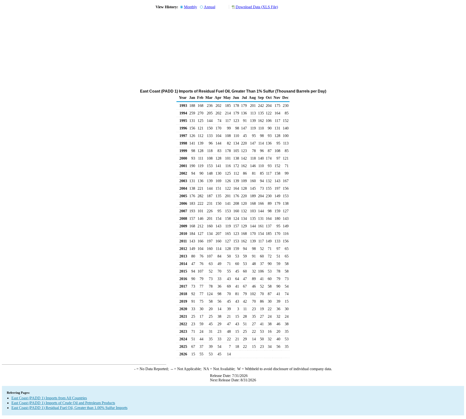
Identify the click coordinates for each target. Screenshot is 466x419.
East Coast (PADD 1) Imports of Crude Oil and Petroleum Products (63, 403)
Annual (209, 7)
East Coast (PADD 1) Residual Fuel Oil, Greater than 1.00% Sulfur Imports (69, 408)
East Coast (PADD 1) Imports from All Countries (49, 398)
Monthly (190, 7)
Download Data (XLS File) (257, 7)
